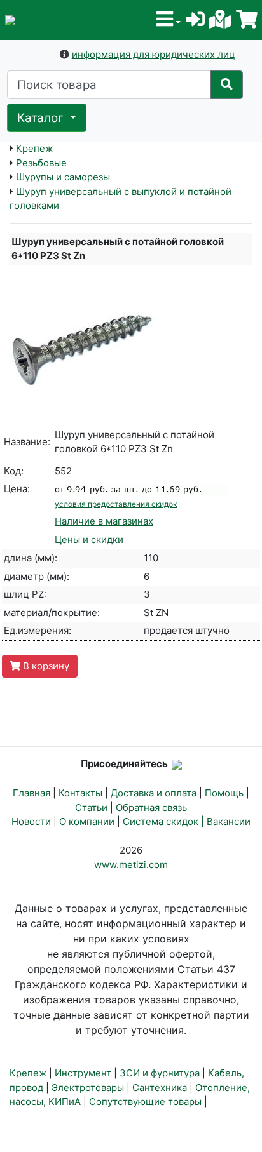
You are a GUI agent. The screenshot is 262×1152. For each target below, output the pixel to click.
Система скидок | (165, 821)
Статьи (91, 807)
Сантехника (159, 1088)
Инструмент (83, 1073)
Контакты (80, 793)
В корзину (44, 666)
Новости (31, 821)
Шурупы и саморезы (63, 177)
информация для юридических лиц (153, 54)
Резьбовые (41, 163)
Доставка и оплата (154, 793)
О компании (86, 821)
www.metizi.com (131, 865)
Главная (31, 793)
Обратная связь (151, 807)
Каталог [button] (42, 118)
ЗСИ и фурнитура (160, 1073)
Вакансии (229, 821)
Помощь (224, 793)
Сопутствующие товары (145, 1101)
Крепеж (34, 148)
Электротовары (88, 1088)
